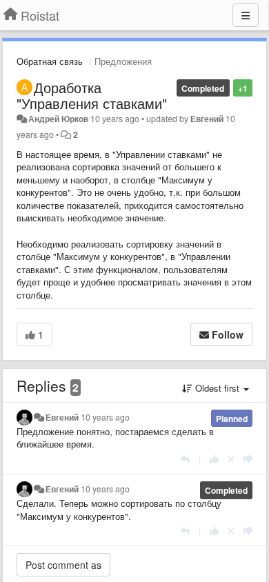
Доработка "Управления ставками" (92, 95)
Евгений (206, 118)
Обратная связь (50, 61)
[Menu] (245, 15)
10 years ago (105, 417)
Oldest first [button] (217, 387)
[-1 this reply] (247, 458)
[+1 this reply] (214, 458)
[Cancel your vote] (231, 458)
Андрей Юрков (58, 118)
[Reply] (185, 458)
